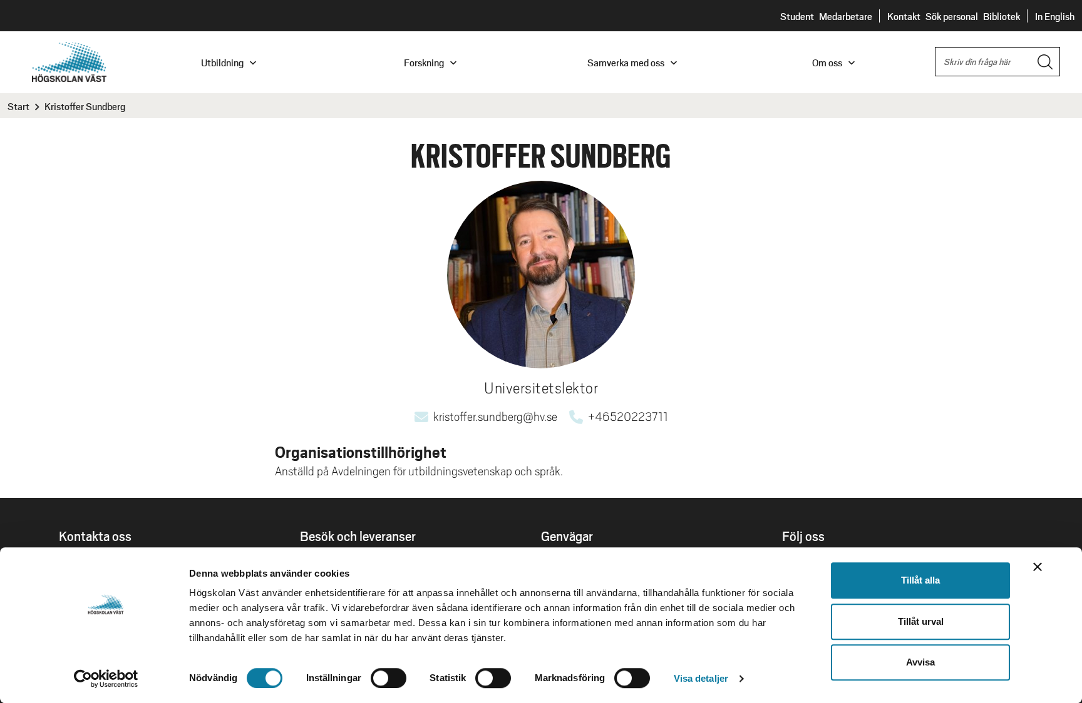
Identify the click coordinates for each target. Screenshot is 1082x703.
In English (1054, 16)
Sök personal (951, 16)
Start (18, 106)
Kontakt (903, 16)
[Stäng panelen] (1037, 566)
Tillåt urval (921, 621)
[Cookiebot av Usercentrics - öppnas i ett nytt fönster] (106, 678)
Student (797, 16)
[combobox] (997, 61)
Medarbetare (845, 16)
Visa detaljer (701, 678)
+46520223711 (628, 416)
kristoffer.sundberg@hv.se (495, 416)
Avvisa (920, 662)
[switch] (388, 678)
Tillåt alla (920, 580)
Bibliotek (1001, 16)
